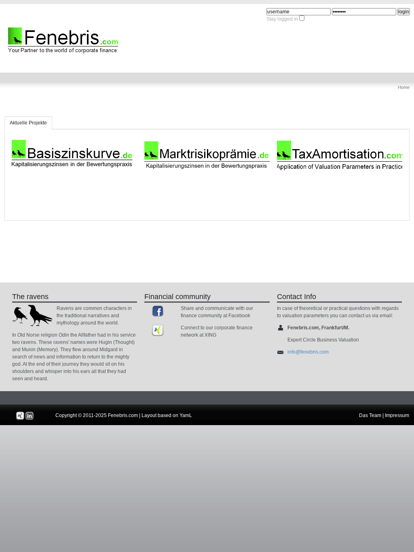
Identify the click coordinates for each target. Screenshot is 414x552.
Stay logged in (282, 19)
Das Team (370, 415)
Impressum (397, 415)
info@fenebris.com (308, 352)
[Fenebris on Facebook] (158, 311)
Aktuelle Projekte (28, 123)
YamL (186, 415)
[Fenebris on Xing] (158, 330)
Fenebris (19, 28)
